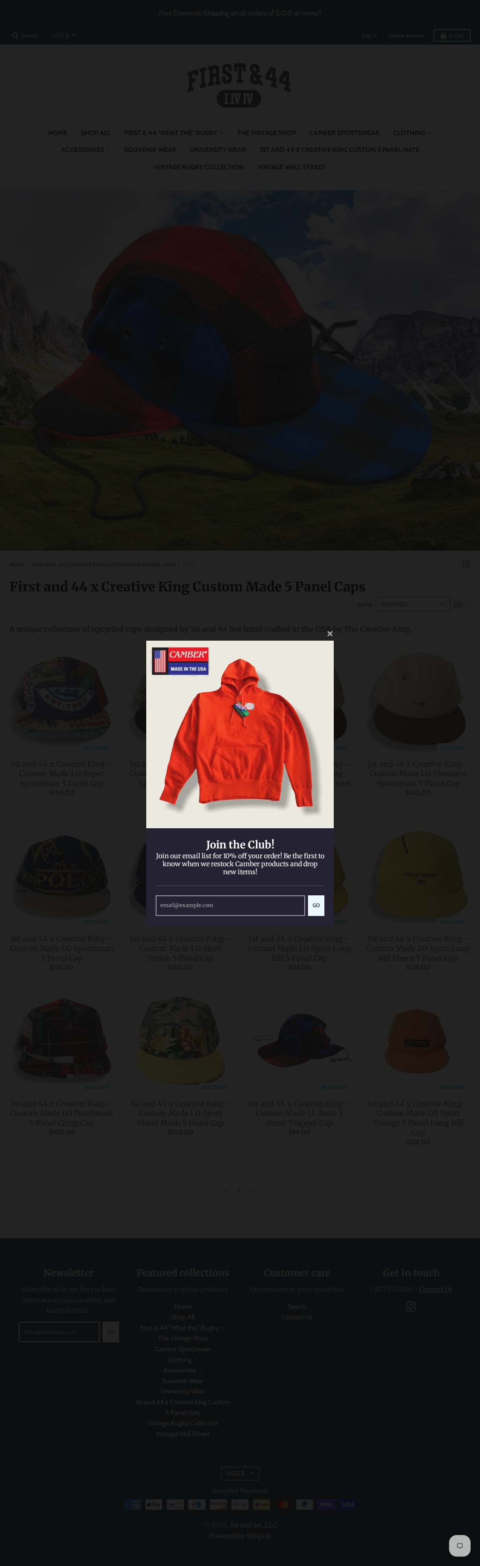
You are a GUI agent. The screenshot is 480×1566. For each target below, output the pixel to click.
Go (316, 905)
